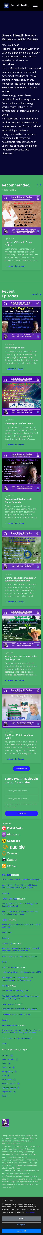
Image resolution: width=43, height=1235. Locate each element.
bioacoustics (8, 1004)
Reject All (21, 1219)
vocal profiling (9, 968)
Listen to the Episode (15, 266)
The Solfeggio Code (15, 347)
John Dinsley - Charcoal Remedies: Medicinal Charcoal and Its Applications (20, 912)
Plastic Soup (6, 932)
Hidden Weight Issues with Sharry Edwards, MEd (21, 972)
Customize (21, 1225)
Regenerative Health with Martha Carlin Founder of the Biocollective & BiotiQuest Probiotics (21, 1031)
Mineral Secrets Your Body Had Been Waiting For (21, 879)
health (5, 920)
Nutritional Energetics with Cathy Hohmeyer (19, 956)
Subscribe (22, 813)
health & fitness (9, 899)
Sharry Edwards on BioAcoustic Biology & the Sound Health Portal (20, 904)
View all (35, 294)
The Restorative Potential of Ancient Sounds (19, 1009)
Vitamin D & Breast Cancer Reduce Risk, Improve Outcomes (21, 925)
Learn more (30, 1212)
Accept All (21, 1231)
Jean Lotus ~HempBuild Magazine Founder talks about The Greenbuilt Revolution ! (21, 949)
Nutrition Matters (10, 1088)
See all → (5, 893)
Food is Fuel (7, 944)
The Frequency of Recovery (19, 423)
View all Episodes (21, 768)
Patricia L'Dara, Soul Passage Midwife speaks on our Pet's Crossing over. (21, 997)
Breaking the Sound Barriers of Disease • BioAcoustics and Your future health (18, 978)
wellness (6, 875)
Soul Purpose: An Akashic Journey (15, 990)
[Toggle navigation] (35, 5)
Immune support (9, 1026)
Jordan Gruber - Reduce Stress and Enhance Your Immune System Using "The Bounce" (19, 886)
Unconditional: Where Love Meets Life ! (17, 1038)
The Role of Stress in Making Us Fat (16, 1014)
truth (5, 986)
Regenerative (8, 1092)
